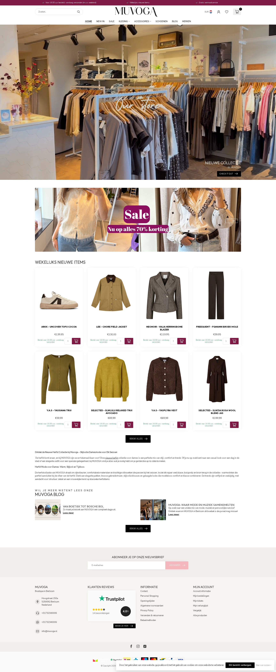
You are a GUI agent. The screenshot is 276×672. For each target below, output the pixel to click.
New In (100, 21)
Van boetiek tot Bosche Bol (83, 506)
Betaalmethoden (148, 620)
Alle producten (200, 615)
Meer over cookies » (263, 665)
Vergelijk (197, 610)
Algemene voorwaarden (151, 605)
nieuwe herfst (111, 458)
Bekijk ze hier (121, 626)
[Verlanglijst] (226, 12)
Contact (144, 591)
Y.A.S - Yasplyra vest (164, 410)
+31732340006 (49, 613)
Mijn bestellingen (201, 596)
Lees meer (68, 513)
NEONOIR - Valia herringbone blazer (164, 328)
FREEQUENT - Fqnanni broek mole (217, 326)
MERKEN (186, 21)
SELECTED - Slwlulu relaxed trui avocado (111, 412)
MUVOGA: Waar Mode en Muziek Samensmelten (201, 504)
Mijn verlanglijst (200, 605)
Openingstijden (147, 600)
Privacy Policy (146, 610)
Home (88, 21)
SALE (111, 21)
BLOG (175, 21)
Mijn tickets (198, 600)
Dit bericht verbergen (240, 665)
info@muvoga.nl (49, 631)
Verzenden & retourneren (152, 615)
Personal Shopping (149, 596)
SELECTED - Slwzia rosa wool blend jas (217, 412)
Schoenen (162, 21)
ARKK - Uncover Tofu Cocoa (59, 326)
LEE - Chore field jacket (111, 326)
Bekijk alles (136, 438)
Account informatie (202, 591)
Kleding (123, 21)
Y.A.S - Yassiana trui (59, 410)
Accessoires (141, 21)
